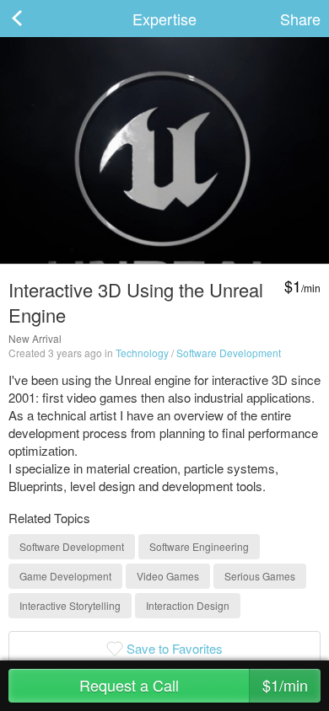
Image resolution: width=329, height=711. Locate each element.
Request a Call (194, 685)
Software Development (228, 352)
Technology (142, 352)
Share (300, 18)
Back (33, 18)
